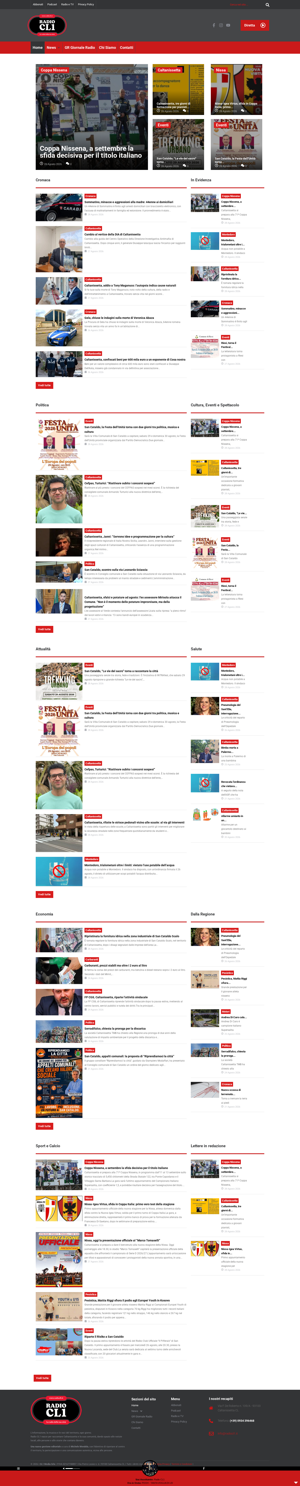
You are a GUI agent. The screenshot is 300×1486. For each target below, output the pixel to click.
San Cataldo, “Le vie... (234, 513)
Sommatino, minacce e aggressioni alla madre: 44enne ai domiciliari (128, 202)
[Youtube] (228, 25)
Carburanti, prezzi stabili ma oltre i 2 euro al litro (115, 965)
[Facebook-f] (214, 25)
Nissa (221, 70)
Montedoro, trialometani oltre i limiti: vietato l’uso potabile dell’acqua (129, 865)
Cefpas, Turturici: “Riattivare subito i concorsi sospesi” (119, 483)
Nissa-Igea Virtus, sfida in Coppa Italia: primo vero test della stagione (129, 1204)
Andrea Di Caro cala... (234, 1017)
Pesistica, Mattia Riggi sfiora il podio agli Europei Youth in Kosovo (127, 1300)
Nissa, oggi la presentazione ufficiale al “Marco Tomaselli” (122, 1240)
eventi (163, 125)
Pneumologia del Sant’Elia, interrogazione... (231, 709)
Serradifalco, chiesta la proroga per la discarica (115, 1028)
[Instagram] (221, 25)
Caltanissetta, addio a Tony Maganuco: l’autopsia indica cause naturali (130, 285)
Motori (226, 1011)
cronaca (91, 196)
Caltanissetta (169, 70)
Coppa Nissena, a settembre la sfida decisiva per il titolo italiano (91, 151)
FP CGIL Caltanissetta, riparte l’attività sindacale (116, 997)
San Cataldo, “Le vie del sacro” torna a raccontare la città (121, 671)
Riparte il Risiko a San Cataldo (104, 1336)
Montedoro (228, 234)
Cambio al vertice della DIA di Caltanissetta (112, 234)
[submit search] (266, 4)
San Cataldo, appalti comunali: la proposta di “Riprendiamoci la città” (129, 1056)
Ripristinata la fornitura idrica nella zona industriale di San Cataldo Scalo (131, 936)
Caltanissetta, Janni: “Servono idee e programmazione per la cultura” (129, 536)
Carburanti (92, 959)
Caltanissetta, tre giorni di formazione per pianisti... (173, 105)
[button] (54, 48)
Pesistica (227, 972)
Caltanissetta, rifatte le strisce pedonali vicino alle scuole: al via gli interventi (134, 822)
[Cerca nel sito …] (247, 4)
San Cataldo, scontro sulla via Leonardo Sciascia (116, 569)
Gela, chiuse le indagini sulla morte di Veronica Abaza (119, 317)
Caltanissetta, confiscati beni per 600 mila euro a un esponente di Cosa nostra (135, 359)
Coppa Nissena (54, 70)
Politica (90, 563)
